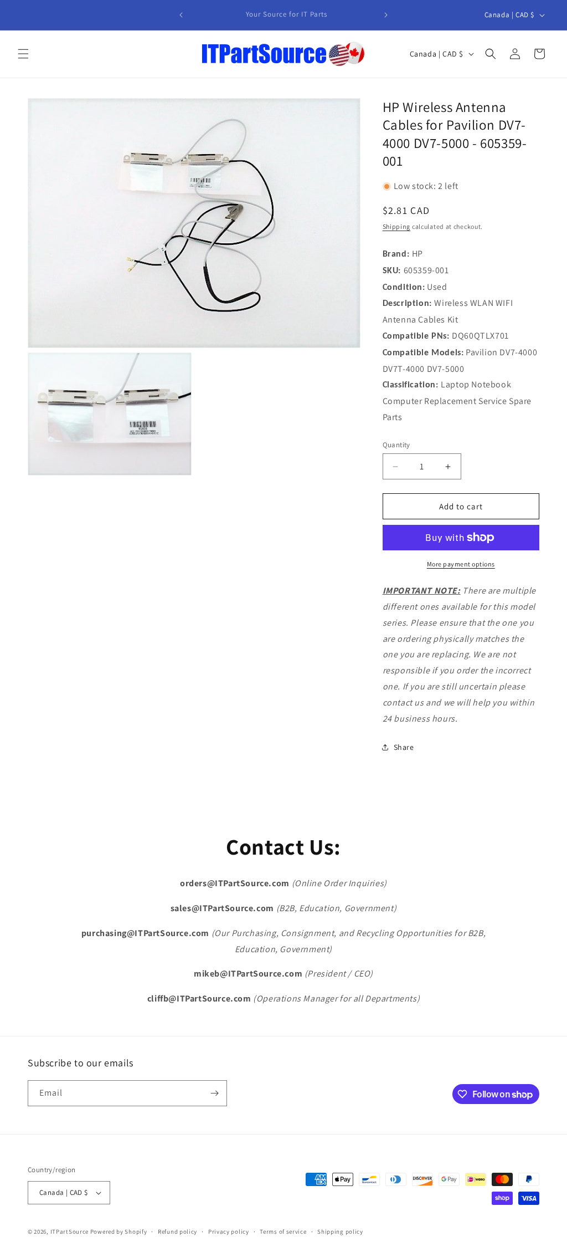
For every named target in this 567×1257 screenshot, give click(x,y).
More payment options (461, 564)
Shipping (397, 226)
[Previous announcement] (181, 14)
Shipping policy (340, 1231)
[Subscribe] (214, 1093)
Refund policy (177, 1231)
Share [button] (404, 747)
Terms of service (283, 1231)
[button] (23, 54)
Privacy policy (228, 1231)
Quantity (396, 444)
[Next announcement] (386, 14)
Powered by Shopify (118, 1231)
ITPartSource (69, 1231)
